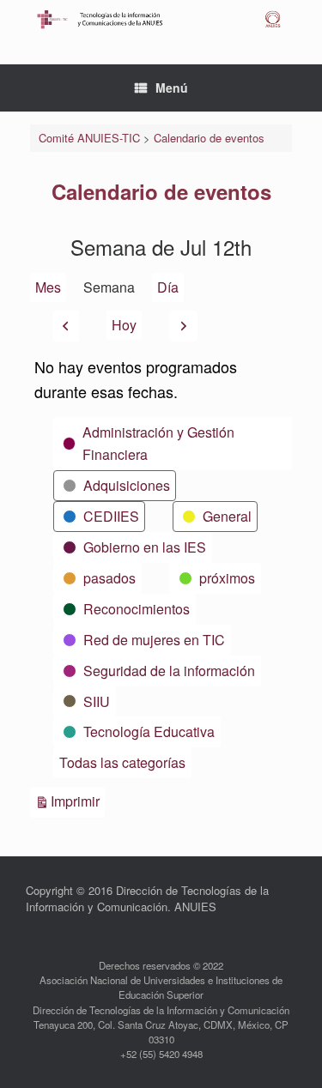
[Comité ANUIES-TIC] (161, 19)
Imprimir (78, 800)
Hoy (124, 325)
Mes (48, 287)
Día (168, 287)
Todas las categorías (122, 762)
